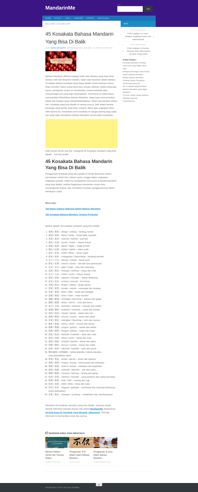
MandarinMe (60, 8)
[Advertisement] (81, 133)
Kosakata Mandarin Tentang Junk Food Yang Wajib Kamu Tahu (135, 66)
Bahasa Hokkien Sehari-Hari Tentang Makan (54, 455)
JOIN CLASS (103, 18)
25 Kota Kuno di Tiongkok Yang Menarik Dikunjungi (72, 412)
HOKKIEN (78, 18)
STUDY (57, 18)
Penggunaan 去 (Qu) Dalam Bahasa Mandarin (103, 455)
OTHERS (90, 18)
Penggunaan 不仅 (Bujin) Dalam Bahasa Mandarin (79, 455)
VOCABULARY (63, 24)
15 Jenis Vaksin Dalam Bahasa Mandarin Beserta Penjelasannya (135, 98)
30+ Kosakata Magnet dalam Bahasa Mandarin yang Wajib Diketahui (135, 89)
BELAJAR (50, 24)
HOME (48, 18)
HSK (67, 18)
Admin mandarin (58, 48)
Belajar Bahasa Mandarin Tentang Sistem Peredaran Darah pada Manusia (134, 80)
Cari (119, 5)
